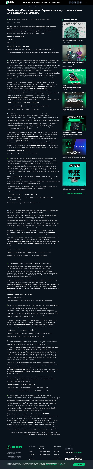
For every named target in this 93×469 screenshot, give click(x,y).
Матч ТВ (56, 449)
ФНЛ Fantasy (32, 446)
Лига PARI (41, 449)
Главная (8, 6)
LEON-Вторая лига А (44, 451)
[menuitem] (45, 2)
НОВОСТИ (30, 2)
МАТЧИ (25, 2)
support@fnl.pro (78, 452)
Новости (15, 6)
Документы (32, 457)
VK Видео (56, 451)
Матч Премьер (57, 457)
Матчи (30, 449)
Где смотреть (45, 2)
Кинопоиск (57, 454)
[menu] (51, 2)
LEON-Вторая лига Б (44, 454)
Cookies (62, 464)
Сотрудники (32, 454)
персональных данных (52, 464)
